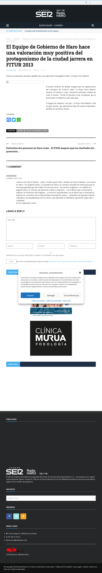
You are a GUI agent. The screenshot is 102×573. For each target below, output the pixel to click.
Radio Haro (12, 70)
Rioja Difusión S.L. (23, 567)
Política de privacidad (53, 301)
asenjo (20, 130)
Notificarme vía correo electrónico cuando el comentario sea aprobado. (35, 255)
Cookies (85, 567)
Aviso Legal (67, 301)
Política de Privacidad (64, 567)
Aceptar (30, 295)
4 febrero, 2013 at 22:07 (14, 178)
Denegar (51, 295)
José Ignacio (11, 175)
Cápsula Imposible (18, 569)
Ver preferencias (71, 295)
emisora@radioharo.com (17, 540)
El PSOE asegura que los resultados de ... (73, 148)
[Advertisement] (51, 388)
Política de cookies (38, 301)
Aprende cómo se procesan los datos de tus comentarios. (71, 261)
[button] (80, 272)
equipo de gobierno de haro (36, 130)
